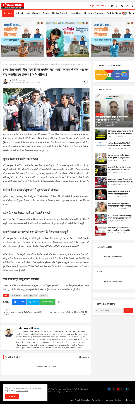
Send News (76, 13)
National (19, 13)
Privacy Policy (97, 400)
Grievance (109, 400)
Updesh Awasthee (26, 328)
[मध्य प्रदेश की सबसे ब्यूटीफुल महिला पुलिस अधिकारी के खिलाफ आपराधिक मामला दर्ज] (101, 207)
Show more (84, 357)
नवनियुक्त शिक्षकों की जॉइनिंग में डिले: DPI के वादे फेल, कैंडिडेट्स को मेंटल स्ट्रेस (119, 145)
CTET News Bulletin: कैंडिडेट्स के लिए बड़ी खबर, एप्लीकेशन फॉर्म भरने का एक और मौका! (120, 218)
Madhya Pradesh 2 (60, 13)
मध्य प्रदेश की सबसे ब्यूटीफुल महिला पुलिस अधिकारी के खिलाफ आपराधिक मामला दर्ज (119, 206)
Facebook (21, 302)
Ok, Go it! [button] (12, 396)
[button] (124, 13)
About (77, 400)
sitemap (128, 400)
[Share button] (58, 302)
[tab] (8, 13)
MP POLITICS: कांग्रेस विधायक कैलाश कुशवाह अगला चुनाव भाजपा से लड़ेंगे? (119, 157)
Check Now (21, 391)
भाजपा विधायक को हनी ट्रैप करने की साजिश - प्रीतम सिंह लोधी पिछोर (119, 193)
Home (9, 13)
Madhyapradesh (30, 295)
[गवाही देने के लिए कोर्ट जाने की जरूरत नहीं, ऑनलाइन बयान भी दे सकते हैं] (101, 170)
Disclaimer (119, 400)
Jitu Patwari (15, 295)
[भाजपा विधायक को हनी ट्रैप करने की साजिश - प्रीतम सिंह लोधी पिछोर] (101, 194)
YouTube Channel (114, 13)
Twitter (35, 302)
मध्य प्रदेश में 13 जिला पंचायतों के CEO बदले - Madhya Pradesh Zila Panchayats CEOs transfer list (120, 231)
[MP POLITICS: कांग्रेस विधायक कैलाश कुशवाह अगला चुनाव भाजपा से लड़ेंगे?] (101, 158)
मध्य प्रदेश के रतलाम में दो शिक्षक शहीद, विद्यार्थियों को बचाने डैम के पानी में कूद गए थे (120, 181)
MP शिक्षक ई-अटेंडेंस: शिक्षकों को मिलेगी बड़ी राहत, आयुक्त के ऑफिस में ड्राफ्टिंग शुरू (120, 133)
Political (13, 64)
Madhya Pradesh (32, 13)
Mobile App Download (94, 13)
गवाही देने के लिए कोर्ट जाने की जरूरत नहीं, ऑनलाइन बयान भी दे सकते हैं (119, 168)
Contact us (85, 400)
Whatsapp (48, 302)
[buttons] (112, 6)
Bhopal (46, 13)
